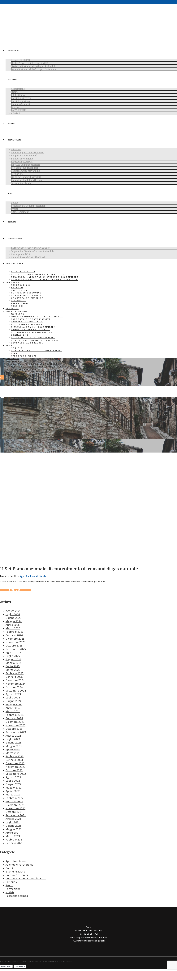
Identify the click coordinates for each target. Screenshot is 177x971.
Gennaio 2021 (14, 843)
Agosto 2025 (13, 652)
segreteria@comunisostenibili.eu (91, 937)
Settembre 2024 (16, 690)
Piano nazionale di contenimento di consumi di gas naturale (75, 568)
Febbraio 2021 (15, 839)
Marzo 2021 (13, 836)
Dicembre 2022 (15, 763)
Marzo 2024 (13, 711)
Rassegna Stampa (17, 896)
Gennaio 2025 (14, 677)
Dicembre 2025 (15, 638)
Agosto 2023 (13, 735)
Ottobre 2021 (14, 812)
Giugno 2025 (13, 659)
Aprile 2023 (13, 749)
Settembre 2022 (16, 773)
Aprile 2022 (13, 791)
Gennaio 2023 (14, 760)
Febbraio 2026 (15, 631)
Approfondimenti (28, 576)
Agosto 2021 (13, 819)
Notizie (42, 576)
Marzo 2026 (13, 628)
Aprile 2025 (13, 666)
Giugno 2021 (13, 825)
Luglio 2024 (13, 697)
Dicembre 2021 (15, 805)
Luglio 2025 (13, 656)
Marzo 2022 (13, 794)
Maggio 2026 (14, 621)
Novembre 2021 (15, 808)
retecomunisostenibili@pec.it (91, 940)
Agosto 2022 (13, 777)
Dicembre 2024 (15, 680)
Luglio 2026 (13, 614)
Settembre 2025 (16, 649)
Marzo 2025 (13, 670)
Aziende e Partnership (19, 864)
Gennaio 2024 (14, 718)
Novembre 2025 (15, 642)
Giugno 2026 (13, 618)
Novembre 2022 (15, 767)
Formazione (13, 889)
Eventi (9, 885)
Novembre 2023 (15, 725)
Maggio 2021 (14, 829)
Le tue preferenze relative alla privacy (57, 961)
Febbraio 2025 (15, 673)
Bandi (9, 868)
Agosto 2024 (13, 694)
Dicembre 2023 (15, 722)
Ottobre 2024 (14, 687)
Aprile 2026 (13, 625)
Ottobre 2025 (14, 645)
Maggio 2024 (14, 704)
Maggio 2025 (14, 663)
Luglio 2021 (13, 822)
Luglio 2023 (13, 739)
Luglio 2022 (13, 780)
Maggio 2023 (14, 746)
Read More (15, 590)
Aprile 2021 (13, 832)
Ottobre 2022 (14, 770)
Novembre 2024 (15, 683)
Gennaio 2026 (14, 635)
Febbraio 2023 (15, 756)
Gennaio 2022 (14, 801)
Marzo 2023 (13, 753)
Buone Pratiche (15, 871)
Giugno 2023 (13, 742)
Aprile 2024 (13, 708)
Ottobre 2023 (14, 728)
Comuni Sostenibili (17, 875)
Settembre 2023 (16, 732)
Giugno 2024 (13, 701)
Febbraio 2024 (15, 715)
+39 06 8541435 (91, 933)
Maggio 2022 (14, 787)
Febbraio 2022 (15, 798)
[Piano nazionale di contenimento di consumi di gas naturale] (88, 561)
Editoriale (12, 882)
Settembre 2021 (16, 815)
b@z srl (38, 961)
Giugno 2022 (13, 784)
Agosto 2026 (13, 611)
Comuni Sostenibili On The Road (26, 878)
